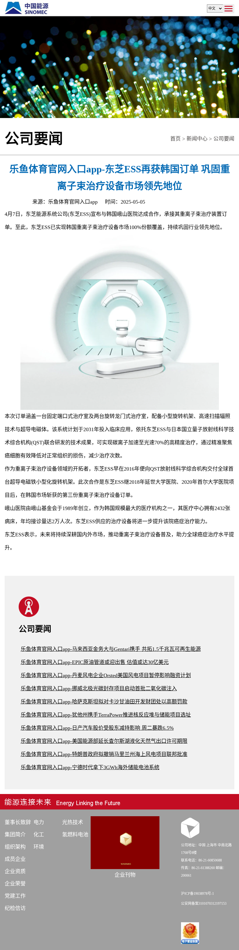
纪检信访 (15, 908)
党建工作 (15, 896)
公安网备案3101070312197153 (203, 904)
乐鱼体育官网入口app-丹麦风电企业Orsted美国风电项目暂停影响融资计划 (106, 675)
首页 (175, 139)
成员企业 (15, 859)
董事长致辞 (18, 822)
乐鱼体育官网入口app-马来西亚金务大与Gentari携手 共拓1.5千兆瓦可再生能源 (111, 649)
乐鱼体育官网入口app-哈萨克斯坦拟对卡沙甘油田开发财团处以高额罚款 (104, 702)
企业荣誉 (15, 884)
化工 (39, 835)
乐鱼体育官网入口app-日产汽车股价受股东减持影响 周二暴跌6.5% (97, 728)
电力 (39, 822)
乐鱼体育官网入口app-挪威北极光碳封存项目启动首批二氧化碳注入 (99, 688)
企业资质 (15, 871)
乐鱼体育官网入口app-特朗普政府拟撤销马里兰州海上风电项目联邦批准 (104, 754)
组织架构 (15, 847)
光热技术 (72, 822)
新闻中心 (197, 139)
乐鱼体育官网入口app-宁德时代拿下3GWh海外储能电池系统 (90, 767)
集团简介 (15, 835)
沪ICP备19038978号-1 (197, 894)
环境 (39, 847)
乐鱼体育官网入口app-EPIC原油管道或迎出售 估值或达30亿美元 (95, 662)
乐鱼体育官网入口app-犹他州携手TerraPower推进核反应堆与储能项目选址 (106, 715)
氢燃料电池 (75, 835)
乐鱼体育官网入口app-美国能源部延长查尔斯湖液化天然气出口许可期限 (104, 741)
